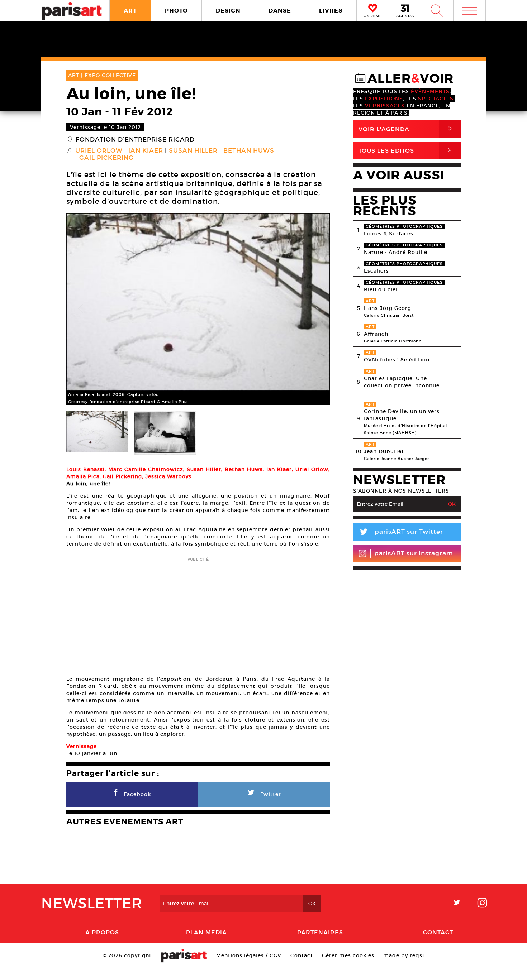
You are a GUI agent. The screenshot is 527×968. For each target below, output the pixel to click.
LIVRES (330, 10)
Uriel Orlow (99, 150)
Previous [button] (80, 309)
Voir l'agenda (407, 129)
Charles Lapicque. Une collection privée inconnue (402, 382)
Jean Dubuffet (384, 451)
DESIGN (228, 10)
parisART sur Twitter (401, 533)
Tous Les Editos (407, 150)
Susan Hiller (193, 150)
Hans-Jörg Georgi (388, 308)
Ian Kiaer (145, 150)
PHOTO (176, 10)
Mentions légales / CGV (248, 955)
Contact (438, 932)
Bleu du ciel (381, 289)
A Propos (102, 932)
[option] (198, 309)
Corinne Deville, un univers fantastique (402, 415)
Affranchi (377, 334)
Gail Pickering (106, 158)
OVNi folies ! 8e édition (396, 359)
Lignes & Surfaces (388, 233)
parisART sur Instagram (413, 553)
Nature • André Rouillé (395, 252)
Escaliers (376, 271)
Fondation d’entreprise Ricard (135, 139)
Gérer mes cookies (348, 955)
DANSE (280, 10)
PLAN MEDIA (206, 932)
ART (130, 10)
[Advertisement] (198, 614)
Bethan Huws (248, 150)
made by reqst (404, 955)
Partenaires (320, 932)
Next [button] (315, 309)
